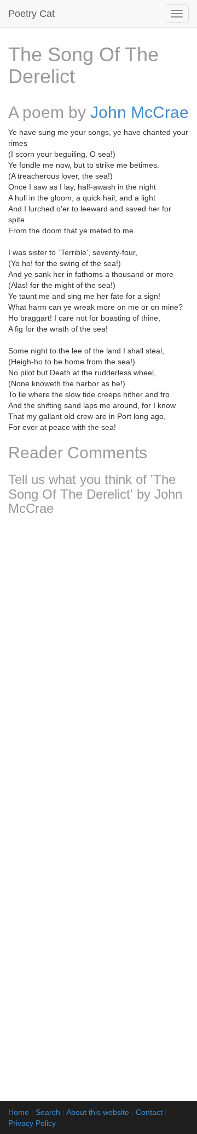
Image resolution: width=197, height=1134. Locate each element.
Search (48, 1112)
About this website (97, 1112)
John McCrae (139, 112)
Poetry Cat (31, 13)
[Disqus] (98, 668)
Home (18, 1112)
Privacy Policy (32, 1123)
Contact (149, 1112)
